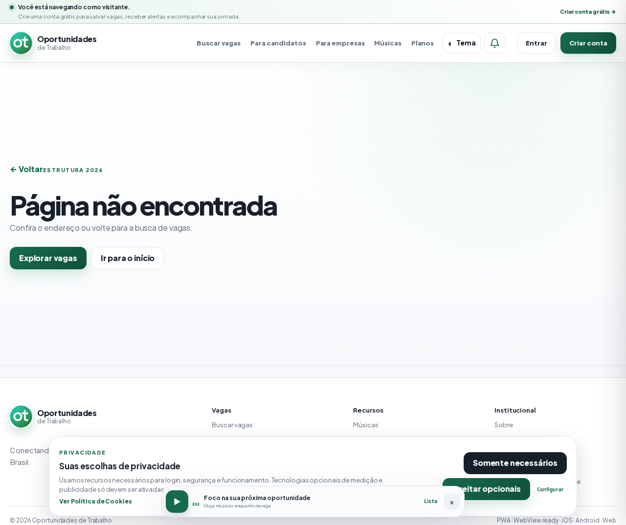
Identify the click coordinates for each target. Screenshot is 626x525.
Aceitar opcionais (486, 488)
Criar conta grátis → (588, 11)
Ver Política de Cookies (95, 501)
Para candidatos (278, 43)
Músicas (387, 43)
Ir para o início (128, 258)
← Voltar (26, 169)
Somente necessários (515, 463)
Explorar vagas (48, 258)
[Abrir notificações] (494, 43)
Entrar (536, 43)
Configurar (550, 489)
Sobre (503, 425)
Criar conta (588, 43)
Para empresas (340, 43)
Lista (430, 501)
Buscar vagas (219, 43)
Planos (422, 43)
